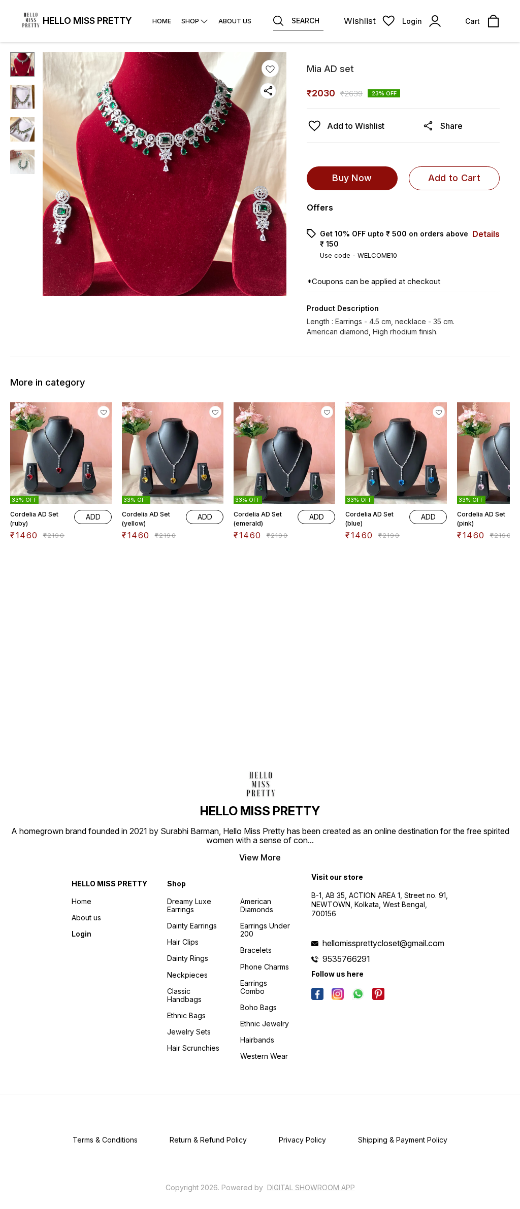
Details (486, 234)
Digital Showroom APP (311, 1187)
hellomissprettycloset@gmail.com (383, 943)
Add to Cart (454, 177)
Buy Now (352, 177)
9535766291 (346, 958)
